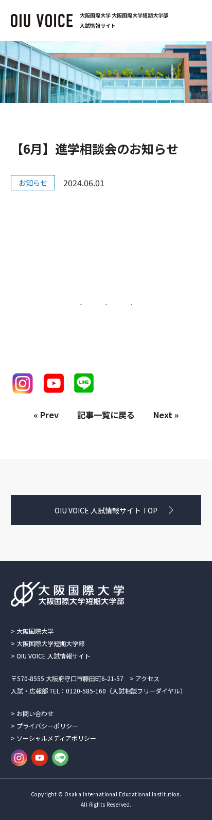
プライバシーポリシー (47, 725)
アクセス (147, 678)
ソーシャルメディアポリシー (56, 738)
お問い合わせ (35, 713)
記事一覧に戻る (106, 414)
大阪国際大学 (35, 631)
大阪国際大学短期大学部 (50, 643)
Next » (166, 414)
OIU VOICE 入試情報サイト (53, 655)
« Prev (46, 414)
